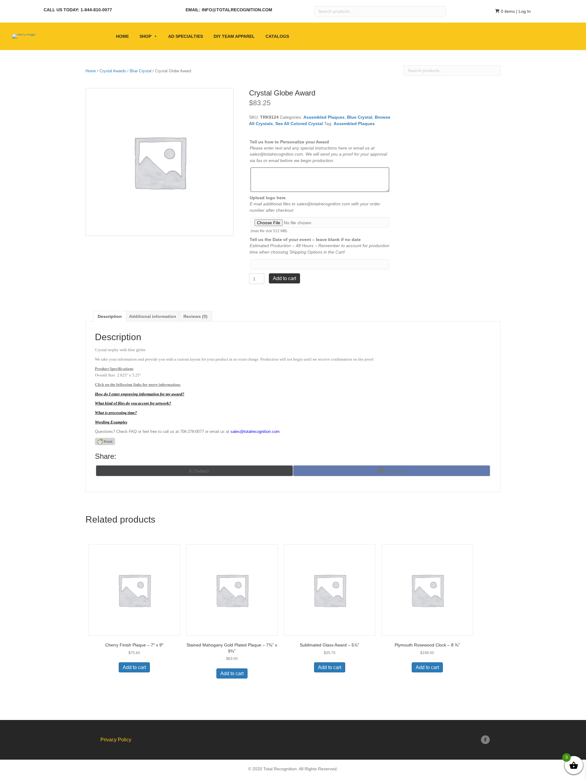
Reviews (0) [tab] (195, 316)
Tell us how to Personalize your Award (289, 141)
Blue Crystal (140, 71)
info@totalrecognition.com (237, 9)
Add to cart (284, 278)
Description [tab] (110, 316)
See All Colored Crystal (299, 123)
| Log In (523, 11)
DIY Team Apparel (234, 36)
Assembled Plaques (324, 117)
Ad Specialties (185, 36)
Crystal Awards (112, 71)
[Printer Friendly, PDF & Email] (105, 441)
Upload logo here (268, 197)
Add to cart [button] (134, 667)
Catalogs (277, 36)
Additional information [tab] (152, 316)
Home (122, 36)
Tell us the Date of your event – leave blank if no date (305, 239)
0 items (507, 11)
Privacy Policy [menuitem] (115, 739)
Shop (145, 36)
